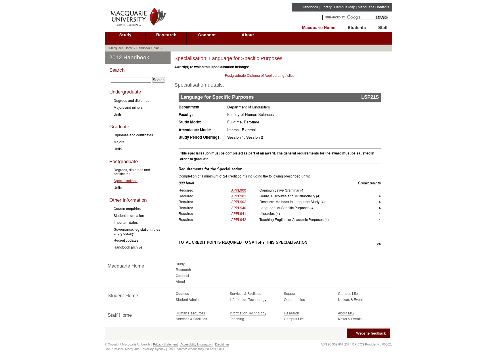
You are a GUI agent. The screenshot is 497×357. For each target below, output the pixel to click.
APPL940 (238, 207)
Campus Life (348, 293)
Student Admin (187, 299)
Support (290, 293)
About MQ (345, 312)
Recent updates (126, 240)
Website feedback (371, 333)
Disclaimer (222, 344)
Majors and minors (128, 107)
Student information (129, 215)
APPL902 (238, 201)
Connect (207, 34)
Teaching (237, 318)
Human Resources (190, 312)
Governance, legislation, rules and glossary (137, 231)
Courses (182, 293)
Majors (119, 141)
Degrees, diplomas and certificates (132, 171)
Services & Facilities (245, 293)
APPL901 (238, 195)
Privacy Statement (165, 344)
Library (326, 6)
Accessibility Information (196, 344)
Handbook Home (148, 48)
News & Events (350, 318)
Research (166, 34)
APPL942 (238, 219)
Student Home (123, 295)
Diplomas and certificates (133, 134)
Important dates (126, 222)
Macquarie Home (318, 27)
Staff (382, 27)
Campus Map (344, 6)
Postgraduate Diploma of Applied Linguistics (259, 75)
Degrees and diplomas (131, 100)
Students (357, 27)
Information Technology (248, 299)
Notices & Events (351, 299)
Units (118, 114)
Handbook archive (128, 247)
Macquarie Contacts (373, 6)
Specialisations (125, 180)
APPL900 (238, 190)
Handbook (310, 6)
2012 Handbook (129, 57)
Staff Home (120, 315)
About (248, 34)
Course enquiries (127, 208)
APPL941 (238, 213)
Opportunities (294, 299)
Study (125, 34)
